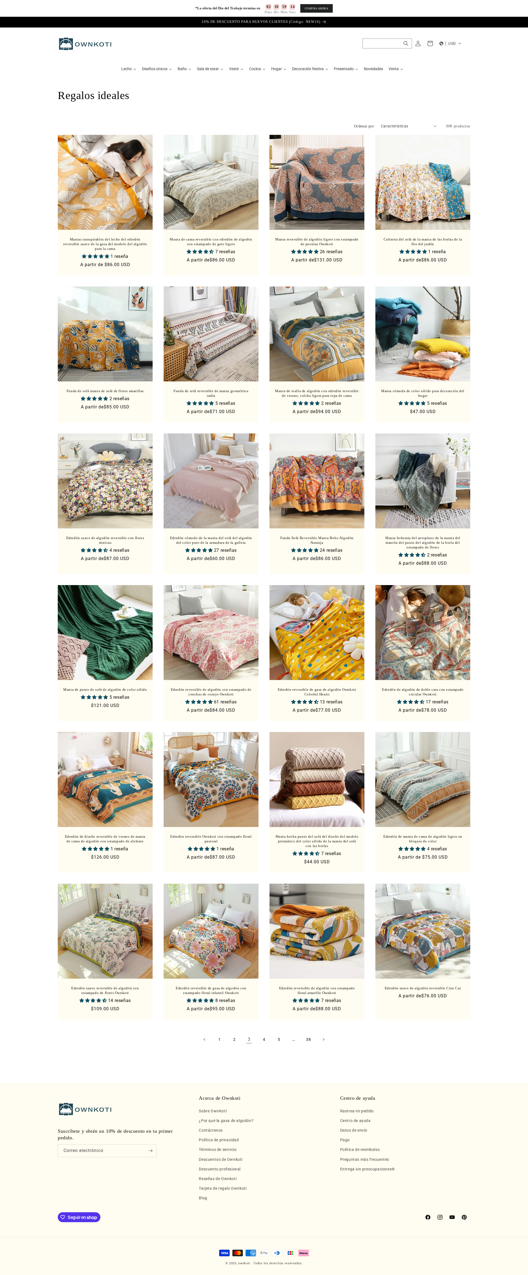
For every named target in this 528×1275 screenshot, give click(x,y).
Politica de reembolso (360, 1149)
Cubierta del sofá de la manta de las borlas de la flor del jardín (423, 241)
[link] (249, 1039)
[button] (387, 43)
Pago (345, 1140)
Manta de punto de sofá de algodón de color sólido (105, 689)
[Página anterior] (205, 1039)
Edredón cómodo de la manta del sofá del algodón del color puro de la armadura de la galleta (211, 540)
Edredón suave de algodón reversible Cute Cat (423, 988)
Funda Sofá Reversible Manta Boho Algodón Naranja (317, 540)
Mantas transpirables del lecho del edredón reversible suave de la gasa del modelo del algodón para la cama (105, 244)
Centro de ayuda (355, 1120)
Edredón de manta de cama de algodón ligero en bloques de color (422, 838)
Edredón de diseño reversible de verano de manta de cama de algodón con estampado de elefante (105, 838)
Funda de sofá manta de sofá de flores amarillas (105, 391)
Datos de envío (353, 1130)
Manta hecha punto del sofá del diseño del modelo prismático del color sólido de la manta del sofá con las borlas (317, 841)
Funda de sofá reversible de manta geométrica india (211, 393)
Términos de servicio (218, 1149)
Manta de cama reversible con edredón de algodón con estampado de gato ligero (211, 241)
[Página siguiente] (323, 1039)
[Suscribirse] (150, 1150)
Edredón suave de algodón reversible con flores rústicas (105, 540)
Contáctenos (211, 1130)
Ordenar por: (364, 126)
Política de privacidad (219, 1140)
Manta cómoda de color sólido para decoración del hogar (422, 393)
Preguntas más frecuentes (364, 1159)
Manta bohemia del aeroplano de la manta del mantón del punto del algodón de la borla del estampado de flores (422, 542)
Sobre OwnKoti (213, 1111)
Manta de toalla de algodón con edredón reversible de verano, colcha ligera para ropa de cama (317, 393)
